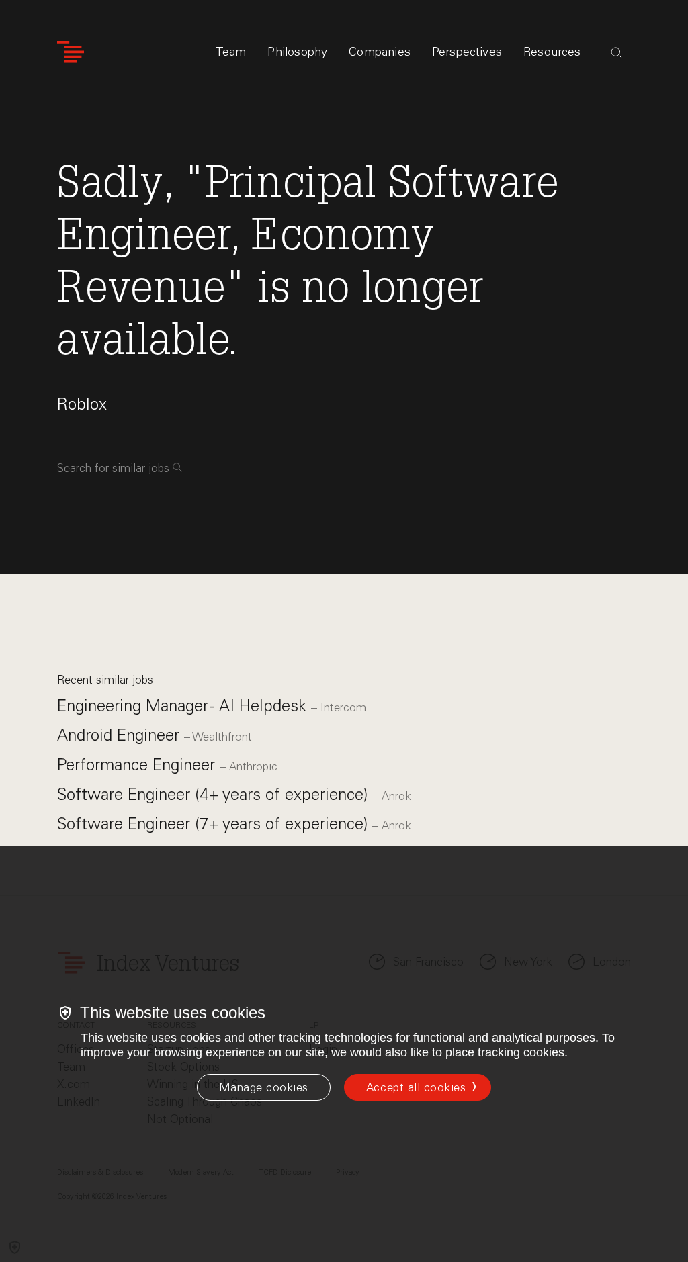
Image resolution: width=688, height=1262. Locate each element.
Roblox (82, 404)
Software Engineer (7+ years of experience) (214, 823)
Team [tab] (231, 51)
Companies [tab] (380, 51)
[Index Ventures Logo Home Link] (70, 52)
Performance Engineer (138, 764)
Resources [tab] (552, 51)
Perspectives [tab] (467, 51)
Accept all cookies (416, 1087)
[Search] (617, 53)
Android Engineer (120, 735)
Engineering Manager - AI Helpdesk (184, 705)
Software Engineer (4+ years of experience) (214, 794)
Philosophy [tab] (297, 51)
